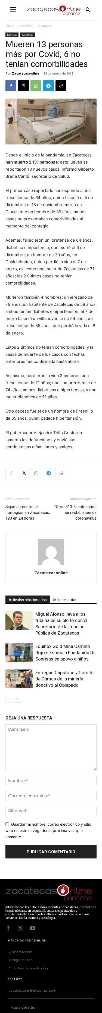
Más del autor (65, 600)
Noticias (25, 26)
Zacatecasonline (25, 73)
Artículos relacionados (28, 600)
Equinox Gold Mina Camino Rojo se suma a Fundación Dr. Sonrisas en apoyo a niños (65, 653)
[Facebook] (10, 85)
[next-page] (17, 699)
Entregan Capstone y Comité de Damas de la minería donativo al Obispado (64, 679)
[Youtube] (32, 928)
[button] (88, 10)
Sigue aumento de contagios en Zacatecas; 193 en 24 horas (27, 512)
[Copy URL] (60, 85)
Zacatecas (44, 26)
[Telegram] (48, 85)
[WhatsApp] (35, 85)
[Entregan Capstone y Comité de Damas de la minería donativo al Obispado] (19, 679)
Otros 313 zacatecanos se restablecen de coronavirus (75, 512)
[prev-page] (8, 699)
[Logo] (49, 893)
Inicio (9, 26)
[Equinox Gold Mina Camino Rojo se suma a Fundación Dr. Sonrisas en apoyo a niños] (19, 652)
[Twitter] (20, 928)
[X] (23, 85)
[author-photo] (51, 565)
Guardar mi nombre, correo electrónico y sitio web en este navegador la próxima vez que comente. (48, 830)
